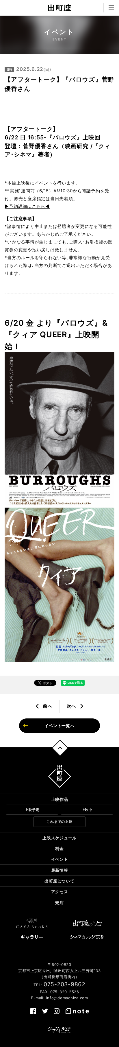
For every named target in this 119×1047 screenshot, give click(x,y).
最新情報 (59, 870)
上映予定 (32, 810)
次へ (72, 706)
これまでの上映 (59, 821)
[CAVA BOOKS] (31, 923)
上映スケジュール (59, 837)
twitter (45, 1011)
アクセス (59, 891)
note (77, 1011)
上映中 (86, 810)
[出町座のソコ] (87, 923)
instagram (56, 1011)
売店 (59, 902)
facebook (33, 1011)
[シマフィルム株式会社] (59, 1030)
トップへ (60, 748)
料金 (59, 848)
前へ (48, 706)
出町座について (59, 880)
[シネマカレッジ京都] (87, 936)
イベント (59, 859)
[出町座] (59, 8)
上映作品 (59, 799)
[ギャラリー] (31, 937)
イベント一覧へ (59, 725)
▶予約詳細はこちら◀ (27, 206)
